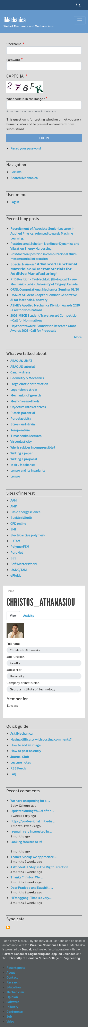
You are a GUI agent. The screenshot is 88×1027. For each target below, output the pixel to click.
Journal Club (19, 756)
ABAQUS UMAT (21, 360)
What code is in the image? (25, 99)
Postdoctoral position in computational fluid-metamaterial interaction (43, 256)
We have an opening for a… (30, 800)
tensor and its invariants (27, 470)
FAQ (13, 774)
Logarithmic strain (23, 389)
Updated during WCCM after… (32, 811)
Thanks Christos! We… (26, 877)
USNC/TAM (18, 569)
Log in (14, 202)
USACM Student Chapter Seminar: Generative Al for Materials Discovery (43, 297)
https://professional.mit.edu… (32, 821)
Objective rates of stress (28, 407)
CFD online (18, 523)
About (11, 972)
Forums (15, 172)
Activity (28, 615)
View (13, 615)
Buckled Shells (21, 517)
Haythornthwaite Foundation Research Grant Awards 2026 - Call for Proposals (43, 328)
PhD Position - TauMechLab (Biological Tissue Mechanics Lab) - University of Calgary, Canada (44, 281)
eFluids (15, 575)
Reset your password (25, 148)
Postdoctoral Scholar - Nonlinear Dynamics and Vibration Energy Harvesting (44, 246)
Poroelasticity (20, 418)
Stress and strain (22, 424)
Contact (12, 977)
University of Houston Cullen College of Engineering (44, 958)
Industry (12, 1007)
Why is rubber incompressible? (32, 447)
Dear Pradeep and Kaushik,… (31, 887)
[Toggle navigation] (80, 20)
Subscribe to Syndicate (8, 927)
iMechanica (14, 19)
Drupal (26, 949)
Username (13, 44)
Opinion (12, 997)
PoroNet (16, 552)
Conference (15, 1011)
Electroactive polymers (27, 535)
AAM (13, 500)
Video (10, 1021)
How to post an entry (25, 750)
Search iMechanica (24, 178)
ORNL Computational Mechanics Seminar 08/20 (44, 289)
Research (13, 982)
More (78, 337)
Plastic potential (22, 412)
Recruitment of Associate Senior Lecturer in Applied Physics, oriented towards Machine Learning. (42, 233)
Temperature (20, 430)
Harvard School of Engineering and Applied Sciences (39, 954)
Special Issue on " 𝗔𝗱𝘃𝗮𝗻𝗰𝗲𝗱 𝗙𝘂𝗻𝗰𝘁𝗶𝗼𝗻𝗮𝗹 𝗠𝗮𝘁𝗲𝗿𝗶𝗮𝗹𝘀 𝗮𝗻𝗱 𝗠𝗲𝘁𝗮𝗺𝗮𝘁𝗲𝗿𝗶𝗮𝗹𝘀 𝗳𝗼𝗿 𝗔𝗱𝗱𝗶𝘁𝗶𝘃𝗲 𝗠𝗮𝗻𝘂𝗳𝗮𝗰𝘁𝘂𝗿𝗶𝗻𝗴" (43, 269)
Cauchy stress (20, 372)
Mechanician (15, 992)
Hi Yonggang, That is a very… (31, 897)
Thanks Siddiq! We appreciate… (33, 857)
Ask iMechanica (21, 733)
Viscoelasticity (21, 441)
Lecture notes (20, 762)
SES (13, 558)
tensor (15, 476)
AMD (13, 506)
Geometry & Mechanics (27, 378)
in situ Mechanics (22, 464)
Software (13, 1002)
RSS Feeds (18, 768)
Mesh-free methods (24, 401)
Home (10, 591)
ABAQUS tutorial (22, 366)
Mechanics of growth (25, 395)
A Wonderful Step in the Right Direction (39, 867)
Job (9, 1016)
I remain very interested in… (31, 831)
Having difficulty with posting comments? (41, 739)
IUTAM (15, 541)
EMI (13, 529)
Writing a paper (21, 453)
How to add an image (25, 745)
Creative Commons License (49, 945)
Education (14, 987)
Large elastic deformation (29, 384)
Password (13, 59)
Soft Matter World (23, 564)
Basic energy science (25, 512)
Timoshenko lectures (26, 435)
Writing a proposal (23, 459)
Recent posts (16, 968)
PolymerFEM (19, 546)
